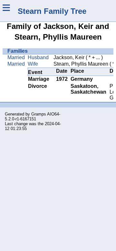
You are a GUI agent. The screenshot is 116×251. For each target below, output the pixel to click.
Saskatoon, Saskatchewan (88, 89)
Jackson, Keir (68, 57)
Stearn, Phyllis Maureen (80, 64)
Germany (82, 79)
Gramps (38, 114)
